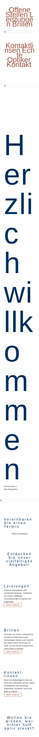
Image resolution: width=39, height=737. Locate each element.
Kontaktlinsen (18, 47)
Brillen (22, 24)
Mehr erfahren (12, 605)
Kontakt (19, 64)
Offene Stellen (17, 12)
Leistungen (20, 19)
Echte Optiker (21, 55)
